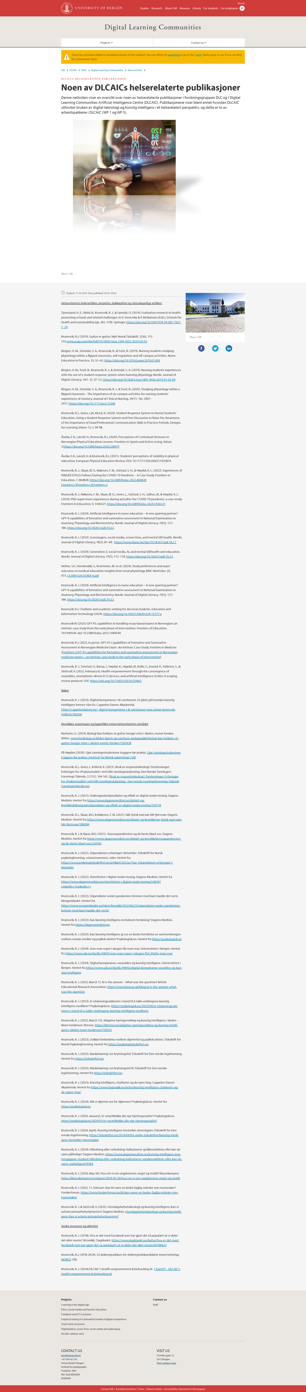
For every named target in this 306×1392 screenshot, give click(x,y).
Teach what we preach (73, 1324)
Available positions (126, 1389)
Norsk (241, 3)
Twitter (215, 348)
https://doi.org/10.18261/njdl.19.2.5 (149, 556)
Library (197, 8)
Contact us (197, 42)
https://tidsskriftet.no (89, 1058)
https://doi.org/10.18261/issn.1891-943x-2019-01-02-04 (139, 379)
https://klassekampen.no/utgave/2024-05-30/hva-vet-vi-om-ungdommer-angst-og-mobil (120, 1178)
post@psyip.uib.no (71, 1355)
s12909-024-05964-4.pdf (83, 575)
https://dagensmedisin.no (92, 925)
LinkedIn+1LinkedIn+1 (76, 886)
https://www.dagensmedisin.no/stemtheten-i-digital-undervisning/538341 (111, 882)
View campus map (166, 1363)
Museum (185, 8)
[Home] (67, 8)
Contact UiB (107, 1389)
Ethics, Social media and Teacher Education (83, 1309)
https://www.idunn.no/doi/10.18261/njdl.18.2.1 (145, 542)
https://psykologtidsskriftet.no (128, 1044)
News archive (135, 70)
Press (141, 1389)
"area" (198, 55)
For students (210, 8)
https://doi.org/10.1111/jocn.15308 (92, 403)
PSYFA (73, 70)
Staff (155, 1304)
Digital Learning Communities (153, 27)
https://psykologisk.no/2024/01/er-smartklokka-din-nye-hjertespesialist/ (109, 1121)
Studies (144, 8)
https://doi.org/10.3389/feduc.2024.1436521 (136, 504)
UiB (63, 70)
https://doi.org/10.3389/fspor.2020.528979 (91, 446)
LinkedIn (229, 348)
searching (173, 55)
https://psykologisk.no (167, 939)
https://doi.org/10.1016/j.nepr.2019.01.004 (132, 360)
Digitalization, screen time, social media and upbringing (90, 1328)
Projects (105, 42)
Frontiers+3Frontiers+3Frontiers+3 (84, 485)
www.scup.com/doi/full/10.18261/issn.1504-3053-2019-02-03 (107, 341)
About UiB (171, 8)
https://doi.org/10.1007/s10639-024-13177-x (132, 614)
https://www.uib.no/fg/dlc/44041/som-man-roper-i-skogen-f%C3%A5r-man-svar (119, 953)
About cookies (154, 1389)
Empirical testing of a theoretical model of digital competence (93, 1319)
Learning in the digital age (75, 1304)
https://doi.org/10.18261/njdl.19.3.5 (90, 528)
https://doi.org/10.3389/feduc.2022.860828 (118, 480)
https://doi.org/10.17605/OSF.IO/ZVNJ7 (116, 681)
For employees (229, 8)
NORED (66, 1259)
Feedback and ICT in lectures (76, 1314)
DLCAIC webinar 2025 (72, 1333)
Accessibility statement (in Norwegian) (184, 1389)
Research (156, 8)
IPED (83, 70)
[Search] (242, 8)
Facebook (201, 348)
